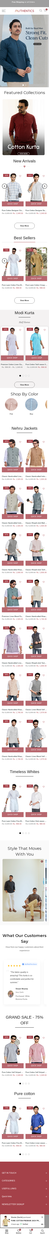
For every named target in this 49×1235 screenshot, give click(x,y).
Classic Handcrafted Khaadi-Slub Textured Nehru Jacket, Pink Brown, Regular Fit (13, 707)
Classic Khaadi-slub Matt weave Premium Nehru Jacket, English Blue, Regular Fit (36, 520)
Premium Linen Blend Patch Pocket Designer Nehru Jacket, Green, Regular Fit (13, 613)
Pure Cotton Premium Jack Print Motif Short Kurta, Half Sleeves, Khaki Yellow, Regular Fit (26, 1221)
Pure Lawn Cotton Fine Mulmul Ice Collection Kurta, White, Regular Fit (13, 282)
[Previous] (4, 183)
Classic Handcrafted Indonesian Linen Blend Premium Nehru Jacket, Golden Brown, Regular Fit (36, 473)
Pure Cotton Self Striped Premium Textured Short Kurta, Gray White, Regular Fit (13, 1069)
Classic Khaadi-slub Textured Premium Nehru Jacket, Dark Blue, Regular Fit (36, 660)
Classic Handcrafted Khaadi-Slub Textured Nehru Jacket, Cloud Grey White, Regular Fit (13, 753)
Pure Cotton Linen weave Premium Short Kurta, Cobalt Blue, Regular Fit (36, 1140)
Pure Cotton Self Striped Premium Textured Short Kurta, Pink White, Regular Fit (36, 1069)
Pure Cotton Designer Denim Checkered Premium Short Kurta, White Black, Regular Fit (36, 207)
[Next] (44, 183)
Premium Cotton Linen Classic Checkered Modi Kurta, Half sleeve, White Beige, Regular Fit (12, 361)
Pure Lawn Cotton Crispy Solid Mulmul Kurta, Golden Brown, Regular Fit (36, 282)
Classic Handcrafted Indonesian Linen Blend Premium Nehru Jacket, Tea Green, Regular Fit (13, 520)
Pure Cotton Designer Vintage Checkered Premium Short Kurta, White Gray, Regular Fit (13, 207)
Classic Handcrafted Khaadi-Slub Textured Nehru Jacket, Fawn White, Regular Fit (36, 613)
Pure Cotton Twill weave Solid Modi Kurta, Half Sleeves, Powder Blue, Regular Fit (37, 361)
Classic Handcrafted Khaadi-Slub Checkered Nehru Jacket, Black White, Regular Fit (13, 567)
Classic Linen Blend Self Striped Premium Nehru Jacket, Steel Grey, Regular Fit (36, 707)
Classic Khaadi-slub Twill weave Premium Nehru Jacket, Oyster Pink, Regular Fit (36, 567)
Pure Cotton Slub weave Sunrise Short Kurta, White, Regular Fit (36, 818)
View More (24, 223)
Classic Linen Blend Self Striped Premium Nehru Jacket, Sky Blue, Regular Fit (36, 753)
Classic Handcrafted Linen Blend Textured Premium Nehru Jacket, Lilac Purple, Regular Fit (13, 660)
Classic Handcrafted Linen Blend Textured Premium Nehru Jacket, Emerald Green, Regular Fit (13, 473)
